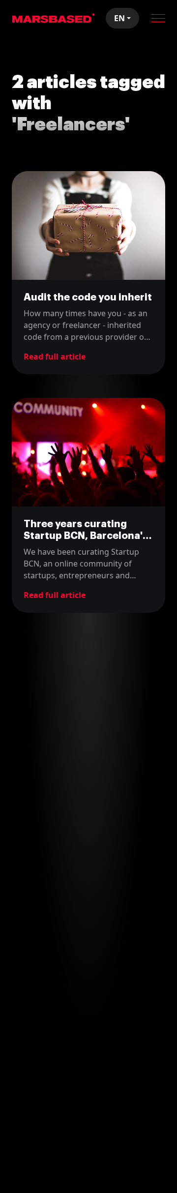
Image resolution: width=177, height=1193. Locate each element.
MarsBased (53, 18)
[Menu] (158, 18)
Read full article (55, 356)
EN (119, 18)
